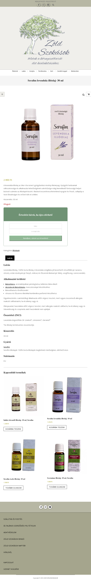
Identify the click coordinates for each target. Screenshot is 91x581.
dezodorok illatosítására (15, 287)
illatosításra (10, 284)
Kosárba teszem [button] (13, 429)
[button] (83, 95)
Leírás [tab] (10, 258)
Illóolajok (16, 250)
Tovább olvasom (13, 488)
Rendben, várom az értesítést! (35, 238)
